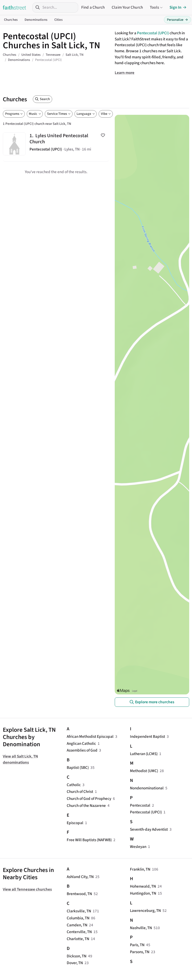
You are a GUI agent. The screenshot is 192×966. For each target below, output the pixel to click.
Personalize (177, 19)
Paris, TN (137, 945)
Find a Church (93, 7)
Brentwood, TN (79, 894)
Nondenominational (147, 788)
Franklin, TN (140, 869)
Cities (58, 19)
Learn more (124, 73)
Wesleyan (138, 847)
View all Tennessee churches (27, 889)
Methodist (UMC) (144, 771)
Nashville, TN (141, 928)
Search (45, 99)
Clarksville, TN (79, 911)
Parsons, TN (139, 952)
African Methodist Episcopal (90, 736)
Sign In (175, 7)
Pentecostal (140, 805)
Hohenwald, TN (143, 886)
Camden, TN (77, 925)
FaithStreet (14, 7)
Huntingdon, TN (143, 893)
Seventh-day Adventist (149, 829)
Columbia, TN (78, 918)
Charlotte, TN (78, 939)
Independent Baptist (147, 736)
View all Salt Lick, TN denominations (20, 759)
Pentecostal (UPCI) (153, 33)
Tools (154, 7)
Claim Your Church (127, 7)
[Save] (103, 135)
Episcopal (75, 823)
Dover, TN (75, 963)
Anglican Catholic (81, 743)
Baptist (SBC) (78, 767)
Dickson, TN (76, 956)
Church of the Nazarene (86, 805)
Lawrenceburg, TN (145, 911)
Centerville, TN (79, 932)
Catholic (74, 785)
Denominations (36, 19)
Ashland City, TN (80, 877)
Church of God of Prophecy (89, 799)
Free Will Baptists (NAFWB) (89, 840)
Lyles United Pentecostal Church (56, 143)
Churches (11, 19)
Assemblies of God (82, 750)
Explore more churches (154, 702)
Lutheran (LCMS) (144, 754)
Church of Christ (80, 791)
